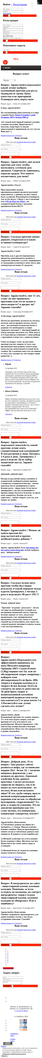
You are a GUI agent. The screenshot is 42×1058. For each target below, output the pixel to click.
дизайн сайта (12, 1040)
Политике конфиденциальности (14, 1054)
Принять (4, 1056)
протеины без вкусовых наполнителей (20, 548)
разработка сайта (14, 1034)
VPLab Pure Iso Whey (15, 201)
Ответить (18, 135)
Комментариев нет (8, 135)
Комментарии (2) (7, 360)
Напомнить (7, 13)
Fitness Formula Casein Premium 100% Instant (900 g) (18, 116)
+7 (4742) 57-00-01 (21, 1011)
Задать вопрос (8, 968)
